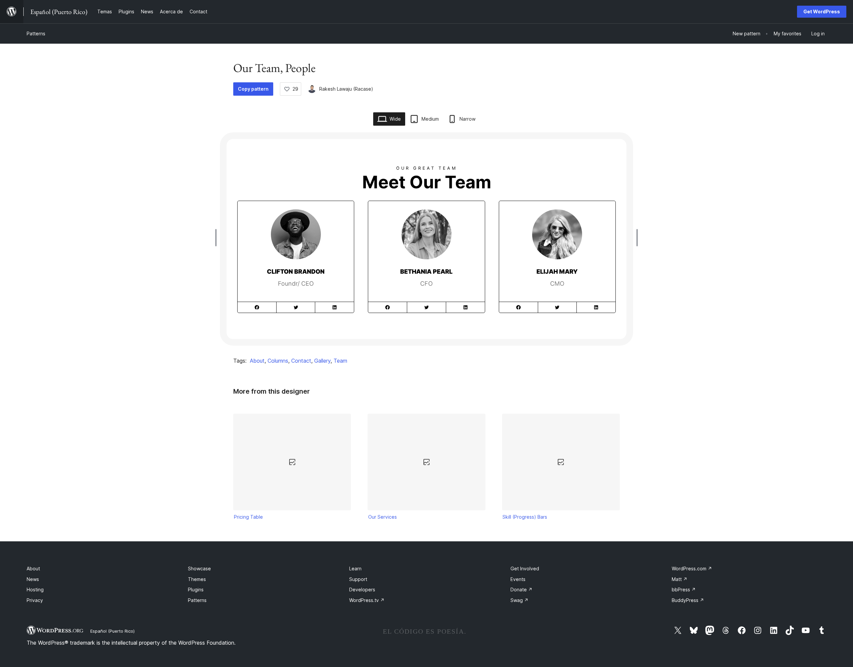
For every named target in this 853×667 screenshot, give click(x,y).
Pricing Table (248, 517)
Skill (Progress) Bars (524, 517)
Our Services (382, 517)
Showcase (199, 568)
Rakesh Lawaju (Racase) (346, 89)
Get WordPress (821, 11)
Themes (197, 579)
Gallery (322, 360)
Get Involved (524, 568)
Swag (519, 600)
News (33, 579)
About (257, 360)
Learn (355, 568)
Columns (278, 360)
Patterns (36, 33)
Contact (301, 360)
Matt (679, 579)
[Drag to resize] (217, 237)
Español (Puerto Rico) (112, 631)
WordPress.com (692, 568)
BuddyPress (688, 600)
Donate (521, 589)
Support (358, 579)
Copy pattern (253, 89)
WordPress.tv (367, 600)
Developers (362, 589)
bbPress (684, 589)
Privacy (35, 600)
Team (340, 360)
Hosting (35, 589)
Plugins (196, 589)
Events (517, 579)
